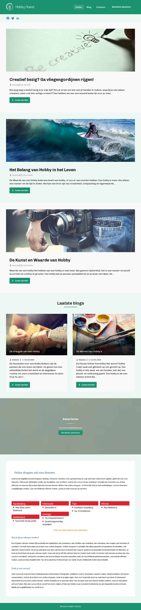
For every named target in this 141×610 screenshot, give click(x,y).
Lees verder (21, 100)
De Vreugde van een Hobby (25, 351)
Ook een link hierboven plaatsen (70, 530)
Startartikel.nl (50, 507)
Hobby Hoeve (74, 606)
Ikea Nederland (110, 507)
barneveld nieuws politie (25, 520)
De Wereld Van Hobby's (89, 351)
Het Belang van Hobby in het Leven (43, 169)
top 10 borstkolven (82, 510)
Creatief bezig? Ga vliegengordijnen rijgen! (52, 79)
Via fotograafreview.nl (54, 518)
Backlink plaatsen (70, 432)
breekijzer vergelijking (83, 507)
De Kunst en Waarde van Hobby (40, 260)
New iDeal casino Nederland (21, 509)
